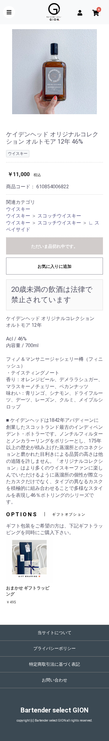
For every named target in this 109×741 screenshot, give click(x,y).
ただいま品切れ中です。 (54, 246)
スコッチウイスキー (59, 216)
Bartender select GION (54, 710)
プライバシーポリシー (54, 648)
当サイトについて (54, 632)
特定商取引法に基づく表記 (54, 664)
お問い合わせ (54, 680)
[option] (54, 71)
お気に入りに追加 (54, 266)
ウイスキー (18, 209)
